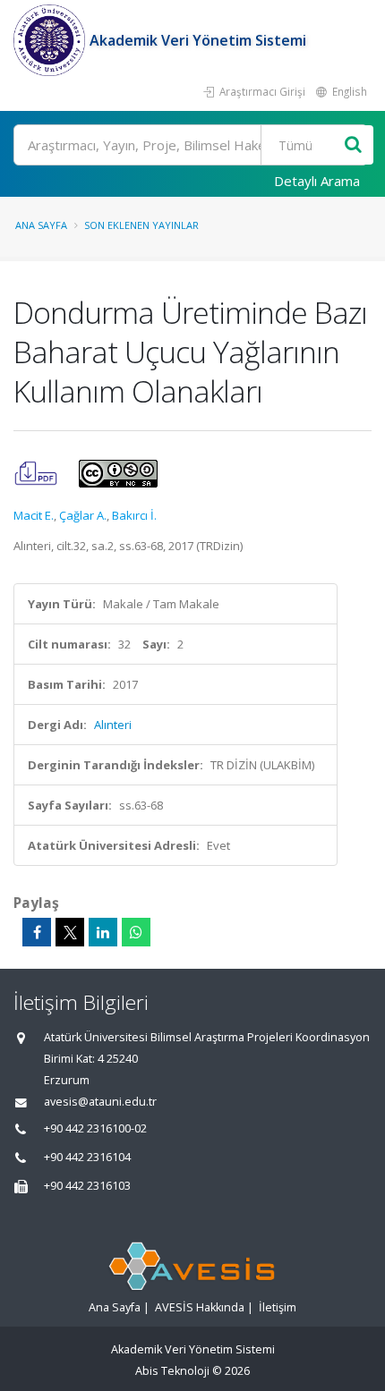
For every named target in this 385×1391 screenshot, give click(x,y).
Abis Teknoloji (172, 1370)
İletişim (277, 1307)
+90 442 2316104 (87, 1157)
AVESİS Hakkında (199, 1307)
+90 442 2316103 (87, 1185)
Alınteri (113, 725)
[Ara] (353, 145)
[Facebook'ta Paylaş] (36, 932)
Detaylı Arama (317, 181)
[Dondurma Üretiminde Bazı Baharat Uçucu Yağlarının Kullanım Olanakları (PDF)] (37, 472)
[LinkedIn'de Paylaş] (103, 932)
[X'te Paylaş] (70, 932)
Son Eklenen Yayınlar (141, 225)
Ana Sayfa (41, 225)
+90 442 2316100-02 (95, 1128)
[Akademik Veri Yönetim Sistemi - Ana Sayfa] (51, 40)
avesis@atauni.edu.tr (100, 1101)
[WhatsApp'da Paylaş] (136, 932)
